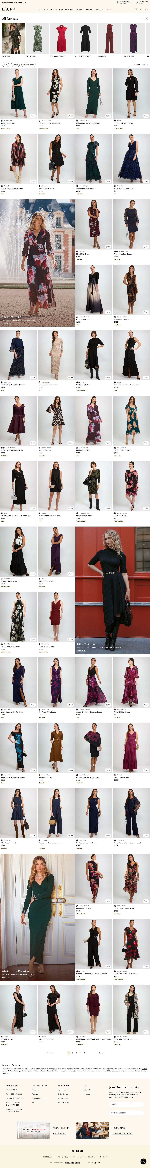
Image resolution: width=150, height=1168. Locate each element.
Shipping (35, 1090)
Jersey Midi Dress (8, 123)
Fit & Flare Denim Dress (10, 843)
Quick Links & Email (17, 1098)
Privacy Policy (63, 1157)
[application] (143, 1161)
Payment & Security (40, 1098)
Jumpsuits (102, 56)
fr (99, 1162)
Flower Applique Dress (123, 254)
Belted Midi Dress (46, 777)
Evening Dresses (128, 56)
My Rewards (62, 1090)
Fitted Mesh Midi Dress (123, 319)
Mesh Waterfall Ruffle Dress (12, 712)
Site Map (91, 1157)
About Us (87, 1090)
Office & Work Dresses (83, 56)
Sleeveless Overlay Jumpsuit (50, 843)
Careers (86, 1094)
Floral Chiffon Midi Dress (124, 908)
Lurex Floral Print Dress (10, 647)
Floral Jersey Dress (84, 516)
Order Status (63, 1094)
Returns (35, 1094)
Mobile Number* (118, 1113)
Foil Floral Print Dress (47, 712)
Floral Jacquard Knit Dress (49, 123)
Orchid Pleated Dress (122, 450)
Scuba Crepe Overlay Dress (50, 516)
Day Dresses (31, 56)
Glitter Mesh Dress (46, 581)
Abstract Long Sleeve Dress (12, 188)
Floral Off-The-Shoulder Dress (13, 777)
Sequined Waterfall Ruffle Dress (127, 385)
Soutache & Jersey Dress (86, 843)
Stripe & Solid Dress (9, 581)
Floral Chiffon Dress (122, 712)
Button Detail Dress (46, 188)
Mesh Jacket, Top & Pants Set (126, 1039)
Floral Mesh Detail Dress (124, 123)
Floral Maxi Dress (83, 450)
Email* (114, 1104)
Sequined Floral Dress (85, 188)
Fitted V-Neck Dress (47, 647)
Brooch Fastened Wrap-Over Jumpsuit (91, 974)
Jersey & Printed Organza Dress (89, 712)
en (95, 1162)
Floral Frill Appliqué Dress (124, 188)
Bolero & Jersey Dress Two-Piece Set (15, 516)
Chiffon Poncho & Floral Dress (13, 385)
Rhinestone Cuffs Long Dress (88, 123)
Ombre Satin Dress (83, 319)
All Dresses (6, 56)
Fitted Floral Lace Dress (48, 385)
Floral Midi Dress (83, 254)
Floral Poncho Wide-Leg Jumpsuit (127, 843)
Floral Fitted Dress (83, 908)
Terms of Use (78, 1157)
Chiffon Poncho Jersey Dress (88, 777)
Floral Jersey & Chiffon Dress (125, 974)
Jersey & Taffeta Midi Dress (12, 450)
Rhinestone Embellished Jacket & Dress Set (93, 1039)
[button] (142, 18)
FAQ (33, 1102)
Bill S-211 (103, 1157)
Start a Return (63, 1098)
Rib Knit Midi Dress (83, 385)
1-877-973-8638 (15, 1094)
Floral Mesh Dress (121, 516)
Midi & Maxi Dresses (58, 56)
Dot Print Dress (45, 450)
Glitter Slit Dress (7, 1039)
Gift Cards (62, 1102)
